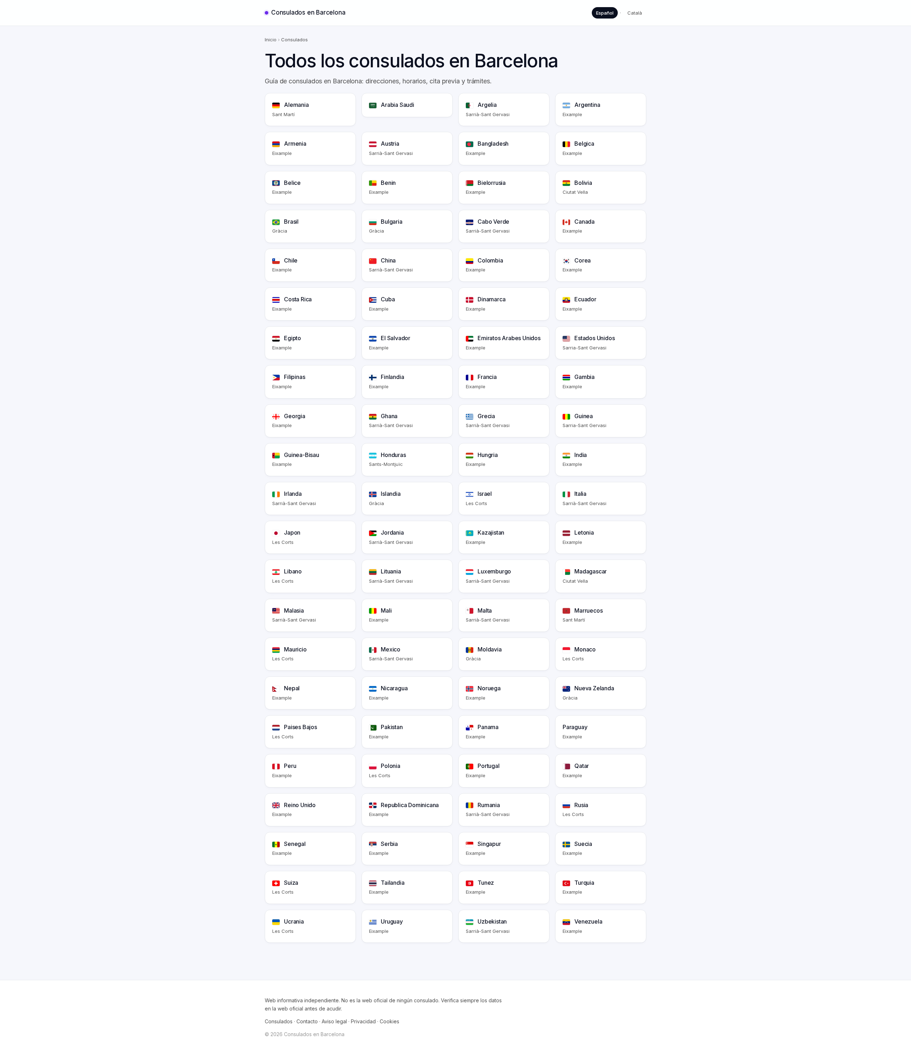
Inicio (271, 39)
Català (634, 13)
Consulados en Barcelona (308, 12)
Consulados (279, 1021)
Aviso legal (334, 1021)
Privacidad (363, 1021)
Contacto (307, 1021)
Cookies (389, 1021)
